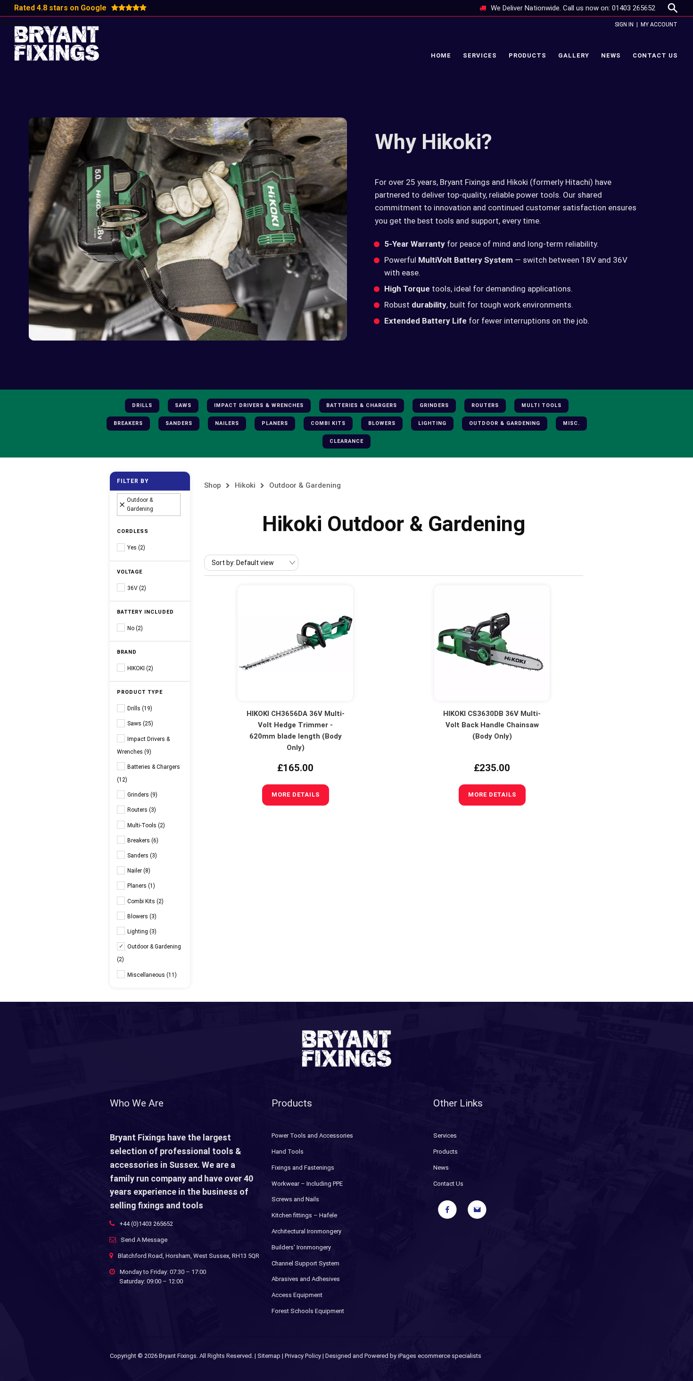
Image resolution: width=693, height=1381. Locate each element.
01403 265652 (633, 8)
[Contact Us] (477, 1209)
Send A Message (144, 1239)
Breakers (128, 423)
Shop (212, 485)
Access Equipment (297, 1294)
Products (527, 55)
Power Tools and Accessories (312, 1135)
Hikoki (245, 485)
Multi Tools (541, 405)
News (611, 55)
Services (480, 55)
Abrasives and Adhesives (306, 1278)
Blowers (382, 423)
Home (441, 55)
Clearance (346, 441)
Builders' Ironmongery (301, 1247)
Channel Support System (305, 1263)
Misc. (571, 423)
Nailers (227, 423)
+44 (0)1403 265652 (146, 1223)
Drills (142, 405)
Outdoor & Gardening (504, 423)
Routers (485, 405)
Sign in (624, 24)
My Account (659, 24)
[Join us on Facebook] (447, 1209)
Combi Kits (328, 423)
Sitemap (268, 1355)
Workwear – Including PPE (307, 1183)
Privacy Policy (303, 1355)
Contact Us (655, 55)
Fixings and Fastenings (303, 1167)
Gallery (573, 55)
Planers (275, 423)
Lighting (432, 423)
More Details (296, 794)
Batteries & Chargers (361, 405)
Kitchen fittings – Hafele (304, 1215)
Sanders (178, 423)
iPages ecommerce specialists (439, 1355)
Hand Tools (288, 1151)
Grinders (434, 405)
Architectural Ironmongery (306, 1231)
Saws (183, 405)
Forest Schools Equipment (308, 1310)
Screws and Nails (295, 1199)
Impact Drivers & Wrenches (259, 405)
